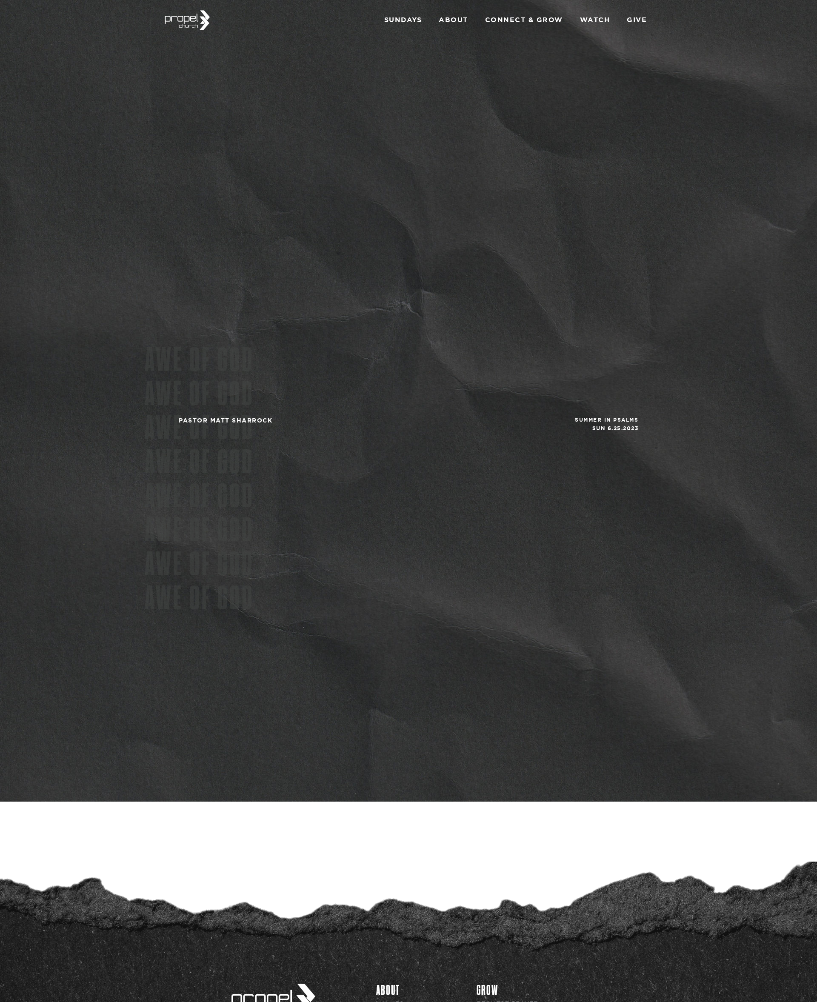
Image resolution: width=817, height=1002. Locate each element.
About (453, 19)
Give (637, 19)
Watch (595, 19)
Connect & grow (524, 19)
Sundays (403, 19)
